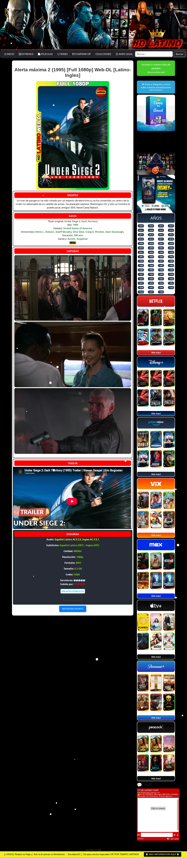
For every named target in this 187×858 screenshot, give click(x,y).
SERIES (64, 54)
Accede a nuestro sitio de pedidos (156, 68)
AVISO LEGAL (125, 54)
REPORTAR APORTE (72, 608)
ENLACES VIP (73, 597)
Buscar (179, 54)
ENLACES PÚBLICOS (73, 591)
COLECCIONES (103, 54)
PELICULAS (46, 54)
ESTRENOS (27, 54)
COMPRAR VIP (83, 54)
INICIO (10, 54)
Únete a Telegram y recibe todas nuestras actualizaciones (156, 87)
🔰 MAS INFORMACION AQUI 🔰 (162, 854)
